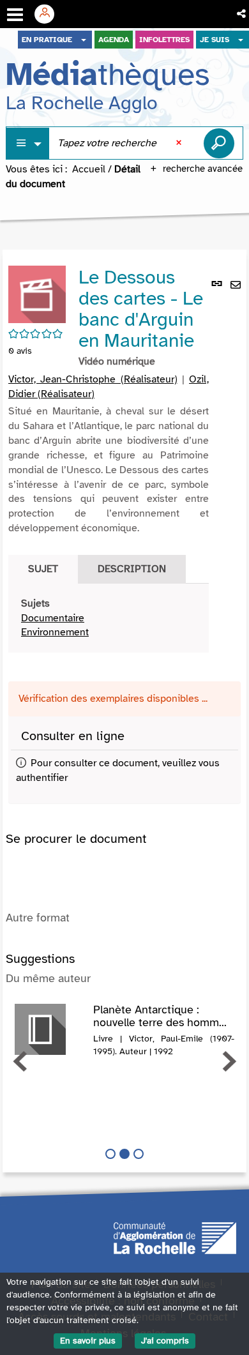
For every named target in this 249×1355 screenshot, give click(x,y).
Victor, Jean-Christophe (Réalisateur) (92, 379)
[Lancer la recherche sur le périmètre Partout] (219, 143)
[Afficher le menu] (15, 14)
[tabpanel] (108, 618)
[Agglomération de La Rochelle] (175, 1237)
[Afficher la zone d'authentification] (49, 14)
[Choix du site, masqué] (83, 40)
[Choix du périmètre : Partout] (28, 143)
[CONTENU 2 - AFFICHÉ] (124, 1154)
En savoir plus (88, 1340)
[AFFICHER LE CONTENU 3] (138, 1154)
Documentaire (52, 618)
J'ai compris (165, 1340)
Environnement (55, 632)
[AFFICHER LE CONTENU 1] (110, 1154)
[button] (242, 14)
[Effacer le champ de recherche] (180, 143)
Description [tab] (132, 569)
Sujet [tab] (43, 569)
